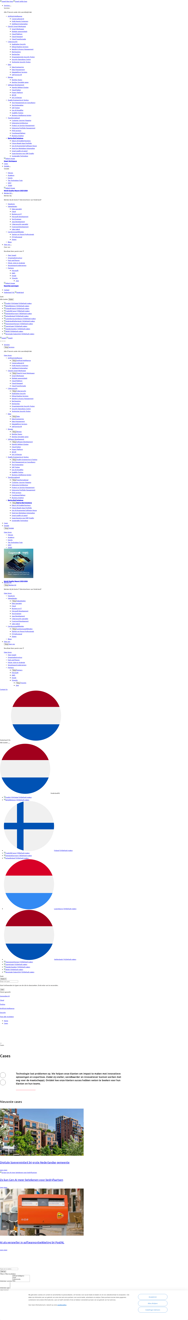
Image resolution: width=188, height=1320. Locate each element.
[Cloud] (21, 1277)
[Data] (21, 1281)
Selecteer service (6, 1281)
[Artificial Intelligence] (21, 1276)
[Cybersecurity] (21, 1279)
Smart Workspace (10, 161)
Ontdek (11, 528)
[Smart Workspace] (96, 158)
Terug (6, 347)
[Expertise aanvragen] (96, 283)
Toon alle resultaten (7, 1017)
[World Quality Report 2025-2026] (96, 188)
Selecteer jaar (5, 1288)
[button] (10, 166)
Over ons (12, 644)
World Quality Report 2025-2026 (16, 190)
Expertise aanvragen (11, 286)
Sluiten (11, 299)
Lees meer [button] (3, 1170)
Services (11, 347)
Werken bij (12, 585)
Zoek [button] (1, 297)
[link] (13, 1)
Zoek (2, 989)
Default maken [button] (26, 303)
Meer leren (8, 355)
